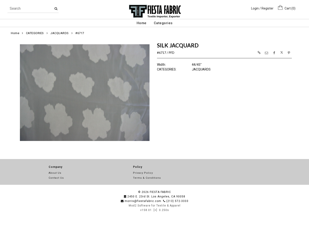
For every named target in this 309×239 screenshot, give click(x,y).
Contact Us (56, 177)
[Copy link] (259, 52)
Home (142, 23)
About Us (55, 172)
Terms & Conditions (147, 177)
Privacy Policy (143, 172)
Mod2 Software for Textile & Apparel (155, 205)
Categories (163, 23)
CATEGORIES (35, 33)
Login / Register (262, 8)
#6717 (79, 33)
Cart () (289, 8)
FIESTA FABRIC (160, 192)
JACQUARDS (59, 33)
